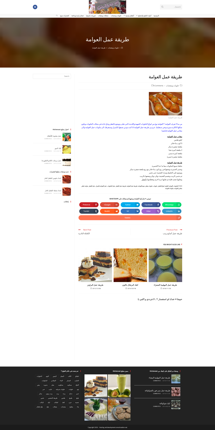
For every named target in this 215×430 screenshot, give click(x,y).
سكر (40, 393)
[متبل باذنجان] (95, 409)
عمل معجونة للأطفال (54, 135)
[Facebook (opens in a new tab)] (35, 7)
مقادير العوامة (178, 188)
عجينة (77, 402)
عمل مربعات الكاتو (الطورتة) (51, 160)
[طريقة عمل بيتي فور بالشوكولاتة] (175, 391)
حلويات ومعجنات (172, 85)
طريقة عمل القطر (121, 186)
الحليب (77, 380)
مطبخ (71, 406)
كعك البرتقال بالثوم (130, 285)
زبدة (64, 393)
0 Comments (158, 85)
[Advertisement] (52, 105)
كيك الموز (58, 148)
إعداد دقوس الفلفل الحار (52, 178)
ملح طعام (40, 406)
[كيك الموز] (66, 149)
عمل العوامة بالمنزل (101, 186)
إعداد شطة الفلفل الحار (53, 190)
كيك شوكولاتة (165, 403)
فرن (70, 402)
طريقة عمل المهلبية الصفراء (165, 285)
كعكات (56, 402)
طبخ (77, 398)
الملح (77, 384)
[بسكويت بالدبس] (119, 409)
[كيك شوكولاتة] (175, 404)
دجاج (70, 393)
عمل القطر (92, 186)
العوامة (171, 186)
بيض (38, 384)
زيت (57, 393)
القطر (143, 179)
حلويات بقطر (149, 186)
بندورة (46, 384)
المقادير (53, 380)
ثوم (78, 389)
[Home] (122, 47)
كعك (63, 402)
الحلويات (176, 186)
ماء (78, 406)
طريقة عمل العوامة (98, 47)
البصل (62, 376)
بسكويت (60, 384)
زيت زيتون (49, 393)
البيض (54, 376)
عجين (42, 398)
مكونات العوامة (169, 188)
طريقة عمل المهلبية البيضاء (159, 378)
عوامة (86, 186)
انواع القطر (161, 186)
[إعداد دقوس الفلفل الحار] (66, 179)
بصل (52, 384)
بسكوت (69, 384)
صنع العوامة (141, 186)
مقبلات (55, 406)
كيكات (42, 402)
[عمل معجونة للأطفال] (66, 137)
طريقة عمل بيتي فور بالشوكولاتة (157, 390)
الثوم (47, 376)
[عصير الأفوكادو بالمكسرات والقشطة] (119, 385)
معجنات (63, 406)
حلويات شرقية (60, 389)
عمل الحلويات (111, 186)
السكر (69, 380)
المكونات (44, 380)
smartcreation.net (121, 427)
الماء (61, 380)
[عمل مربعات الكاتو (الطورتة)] (66, 161)
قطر (83, 186)
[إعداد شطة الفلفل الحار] (66, 191)
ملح (48, 406)
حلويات (155, 186)
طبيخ (70, 398)
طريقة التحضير (52, 398)
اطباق (77, 376)
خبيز (77, 393)
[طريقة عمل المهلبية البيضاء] (175, 378)
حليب (50, 389)
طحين (63, 398)
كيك (49, 402)
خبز (44, 389)
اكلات (69, 376)
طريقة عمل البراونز (95, 285)
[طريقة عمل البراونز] (95, 385)
